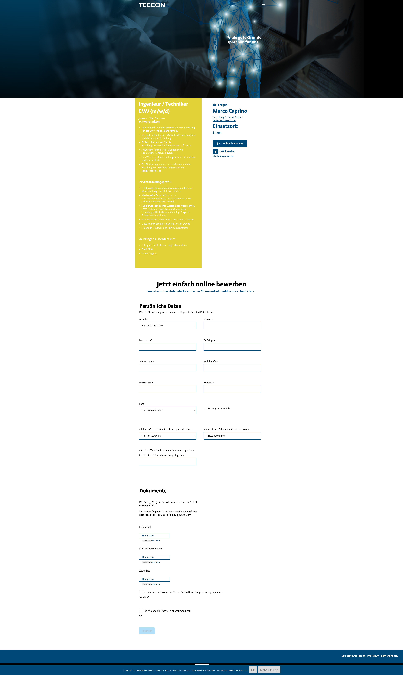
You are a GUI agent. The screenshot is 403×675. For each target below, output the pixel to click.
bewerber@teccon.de (224, 120)
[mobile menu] (263, 5)
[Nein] (400, 670)
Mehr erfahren (269, 670)
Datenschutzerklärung (353, 655)
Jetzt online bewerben (230, 143)
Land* (142, 403)
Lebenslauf (145, 527)
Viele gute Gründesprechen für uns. (244, 40)
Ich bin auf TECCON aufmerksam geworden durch (166, 429)
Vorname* (209, 319)
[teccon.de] (152, 5)
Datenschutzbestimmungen (176, 611)
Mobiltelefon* (211, 361)
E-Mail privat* (211, 340)
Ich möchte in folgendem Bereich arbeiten (226, 429)
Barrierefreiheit (389, 655)
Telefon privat (146, 361)
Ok (253, 670)
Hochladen (148, 535)
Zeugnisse (144, 570)
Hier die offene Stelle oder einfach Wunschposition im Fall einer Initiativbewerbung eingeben (166, 453)
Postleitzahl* (146, 382)
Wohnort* (209, 382)
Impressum (373, 655)
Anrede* (143, 319)
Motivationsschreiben (151, 548)
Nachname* (145, 340)
